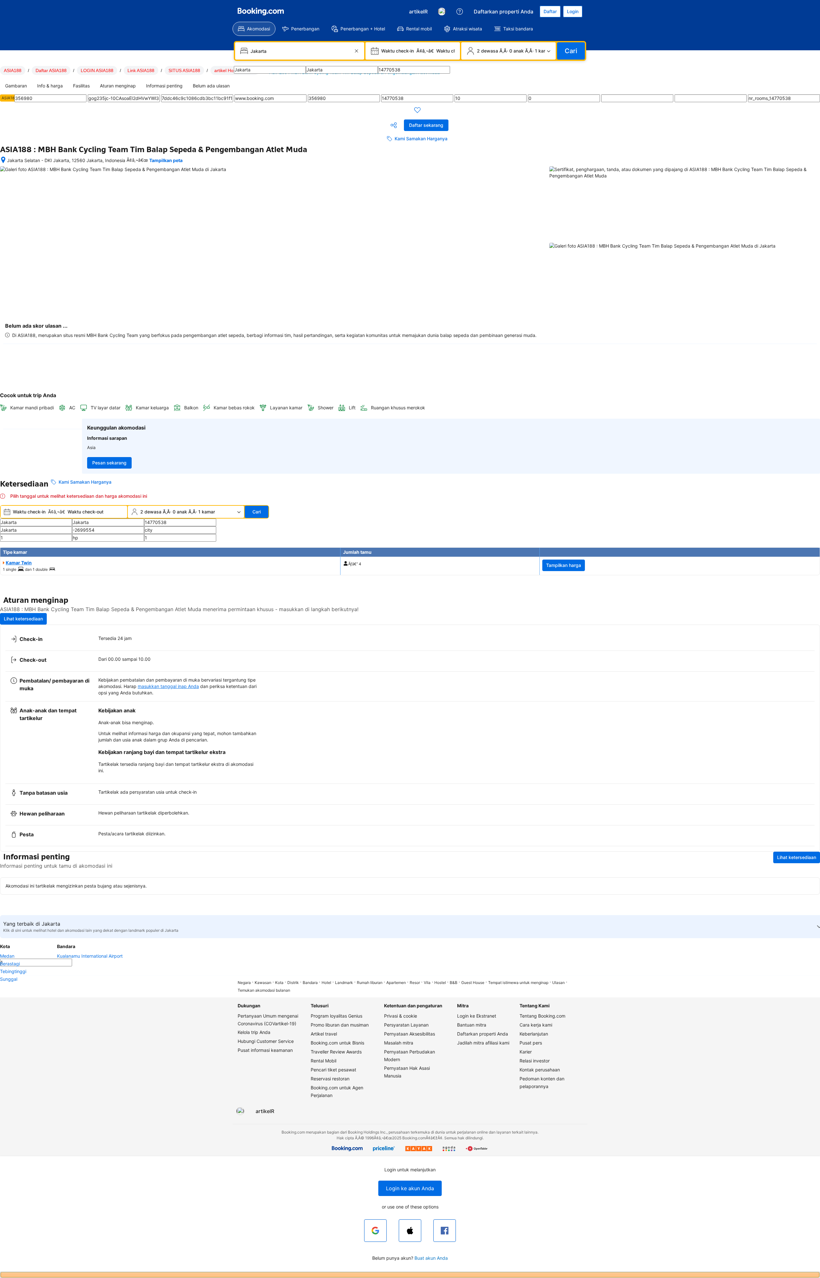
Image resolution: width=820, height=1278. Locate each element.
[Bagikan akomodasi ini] (393, 125)
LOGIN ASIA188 (97, 70)
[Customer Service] (459, 11)
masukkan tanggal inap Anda (168, 686)
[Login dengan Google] (375, 1230)
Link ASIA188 (140, 70)
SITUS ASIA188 (184, 70)
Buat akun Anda (431, 1258)
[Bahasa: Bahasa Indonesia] (441, 11)
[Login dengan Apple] (410, 1230)
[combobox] (300, 51)
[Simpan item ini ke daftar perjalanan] (417, 110)
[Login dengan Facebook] (444, 1230)
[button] (410, 1188)
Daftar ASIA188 (51, 70)
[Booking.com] (261, 11)
